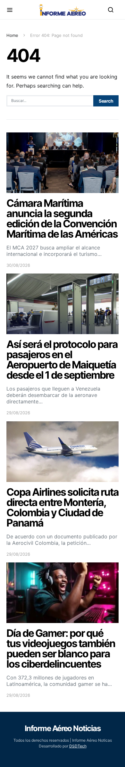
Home (12, 35)
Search (106, 101)
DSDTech (78, 746)
